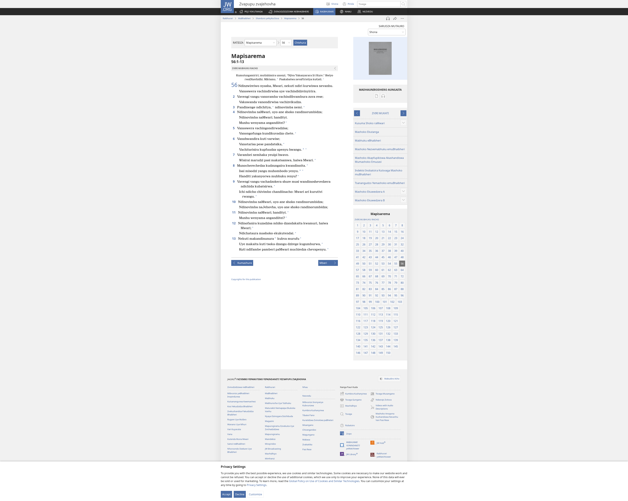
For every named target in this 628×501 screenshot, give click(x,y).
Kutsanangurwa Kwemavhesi (241, 401)
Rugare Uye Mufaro (236, 419)
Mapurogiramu (272, 434)
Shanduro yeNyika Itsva (267, 18)
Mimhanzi (270, 458)
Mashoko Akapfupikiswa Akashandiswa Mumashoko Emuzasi (379, 160)
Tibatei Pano (308, 415)
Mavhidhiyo (271, 453)
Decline (239, 494)
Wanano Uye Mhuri (236, 424)
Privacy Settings (256, 485)
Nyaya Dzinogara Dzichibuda (279, 416)
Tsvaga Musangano (382, 394)
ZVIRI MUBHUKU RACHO (367, 219)
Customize (255, 494)
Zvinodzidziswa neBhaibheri (240, 387)
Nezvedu (306, 395)
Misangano (307, 425)
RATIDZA (238, 42)
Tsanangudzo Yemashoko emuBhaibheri (380, 183)
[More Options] (402, 18)
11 (234, 212)
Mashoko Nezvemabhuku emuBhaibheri (380, 149)
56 (234, 85)
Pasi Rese (306, 449)
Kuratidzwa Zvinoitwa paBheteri (317, 420)
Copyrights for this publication (246, 279)
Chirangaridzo (309, 429)
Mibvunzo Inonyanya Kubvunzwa (312, 404)
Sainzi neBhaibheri (236, 443)
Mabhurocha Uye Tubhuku (278, 403)
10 (234, 201)
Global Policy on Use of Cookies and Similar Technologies (324, 481)
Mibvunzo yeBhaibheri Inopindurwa (238, 395)
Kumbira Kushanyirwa (313, 410)
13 (234, 238)
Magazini (269, 421)
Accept (226, 494)
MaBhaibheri (244, 18)
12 (234, 223)
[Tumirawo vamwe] (395, 18)
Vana (229, 434)
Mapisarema (290, 18)
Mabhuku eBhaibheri (368, 140)
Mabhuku (269, 398)
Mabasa (306, 439)
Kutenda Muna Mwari (237, 439)
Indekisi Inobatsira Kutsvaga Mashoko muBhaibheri (378, 172)
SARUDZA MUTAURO (391, 26)
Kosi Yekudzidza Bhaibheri (240, 406)
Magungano (308, 434)
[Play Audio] (388, 18)
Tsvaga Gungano (351, 400)
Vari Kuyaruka (234, 429)
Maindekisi (270, 439)
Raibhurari (228, 18)
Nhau (305, 387)
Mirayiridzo (270, 443)
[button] (289, 11)
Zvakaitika (307, 444)
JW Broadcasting (273, 448)
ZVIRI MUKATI (380, 113)
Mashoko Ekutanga (367, 132)
